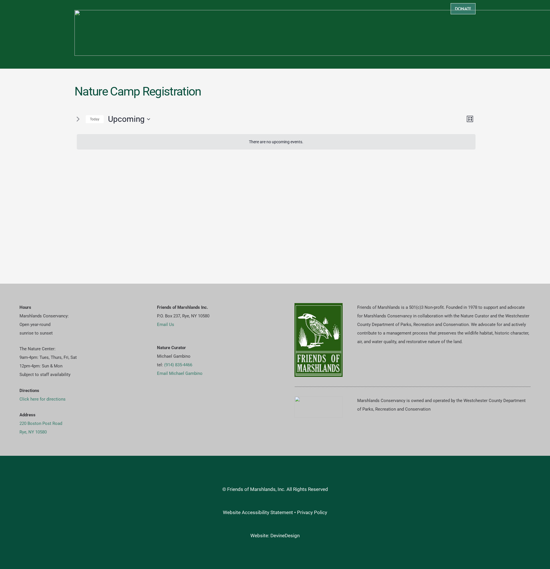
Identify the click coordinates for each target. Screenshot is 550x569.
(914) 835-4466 (178, 364)
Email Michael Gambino (180, 373)
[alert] (276, 142)
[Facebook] (166, 401)
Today (94, 119)
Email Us (165, 324)
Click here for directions (42, 399)
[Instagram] (185, 401)
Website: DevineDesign (275, 535)
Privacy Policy (312, 512)
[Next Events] (77, 119)
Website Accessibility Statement (258, 512)
